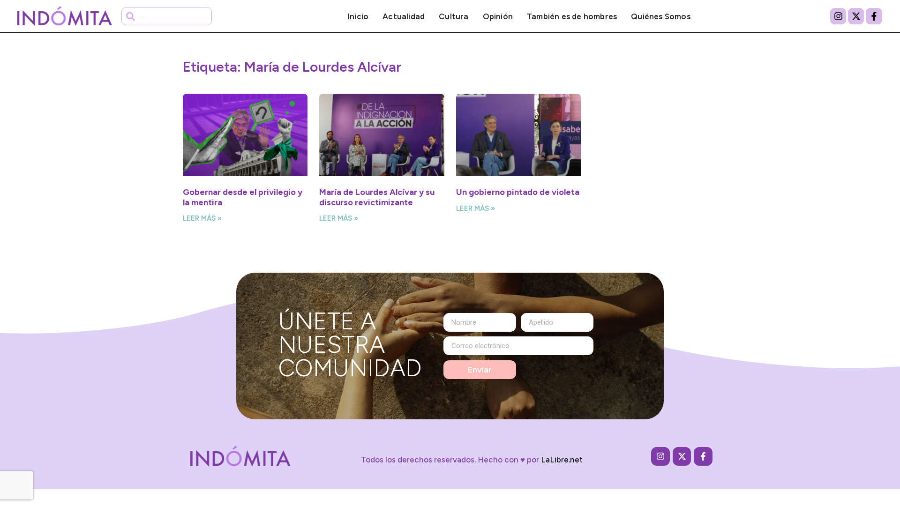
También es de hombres (572, 16)
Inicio (358, 16)
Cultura (453, 16)
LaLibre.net (562, 459)
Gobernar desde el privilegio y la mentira (242, 197)
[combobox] (166, 16)
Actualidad (403, 16)
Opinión (498, 16)
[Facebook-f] (874, 16)
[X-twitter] (856, 16)
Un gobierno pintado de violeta (517, 192)
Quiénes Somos (660, 16)
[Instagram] (838, 16)
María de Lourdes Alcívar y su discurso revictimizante (377, 197)
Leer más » (202, 218)
